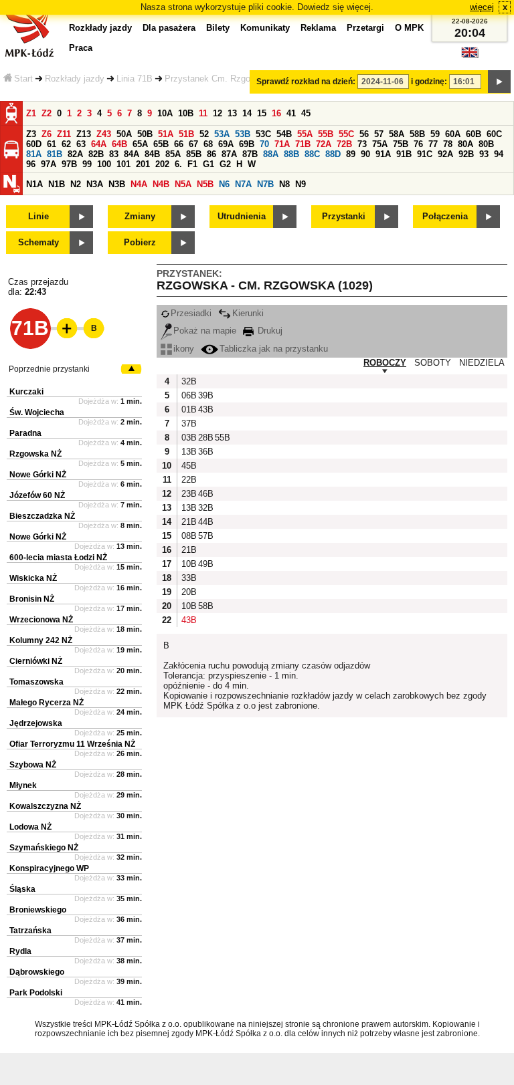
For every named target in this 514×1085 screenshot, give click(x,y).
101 (123, 164)
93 (484, 154)
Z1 (31, 113)
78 (447, 144)
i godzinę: (429, 81)
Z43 (103, 134)
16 (276, 113)
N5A (183, 184)
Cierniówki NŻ (35, 661)
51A (165, 134)
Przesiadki (191, 313)
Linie (38, 216)
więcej (482, 7)
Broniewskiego (37, 910)
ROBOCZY (384, 363)
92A (445, 154)
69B (246, 144)
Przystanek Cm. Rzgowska (217, 79)
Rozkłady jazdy (74, 79)
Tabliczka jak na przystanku (274, 349)
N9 (300, 184)
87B (250, 154)
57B (204, 536)
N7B (265, 184)
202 (162, 164)
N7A (243, 184)
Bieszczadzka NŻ (42, 516)
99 (87, 164)
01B (188, 409)
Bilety (218, 28)
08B (188, 536)
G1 (208, 164)
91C (424, 154)
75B (400, 144)
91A (383, 154)
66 (178, 144)
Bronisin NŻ (31, 599)
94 (498, 154)
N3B (116, 184)
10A (165, 113)
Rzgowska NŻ (35, 454)
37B (188, 423)
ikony (183, 349)
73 (362, 144)
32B (188, 381)
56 (364, 134)
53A (222, 134)
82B (96, 154)
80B (486, 144)
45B (188, 466)
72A (323, 144)
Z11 (64, 134)
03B (188, 438)
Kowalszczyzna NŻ (45, 806)
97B (69, 164)
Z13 (83, 134)
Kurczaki (26, 391)
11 (203, 113)
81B (54, 154)
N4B (161, 184)
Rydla (20, 951)
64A (98, 144)
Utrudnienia (242, 216)
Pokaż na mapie (204, 331)
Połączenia (445, 216)
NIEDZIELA (482, 363)
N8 (284, 184)
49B (204, 564)
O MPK (409, 28)
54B (284, 134)
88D (333, 154)
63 (81, 144)
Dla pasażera (169, 28)
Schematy (38, 242)
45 (306, 113)
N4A (139, 184)
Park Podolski (35, 992)
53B (242, 134)
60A (452, 134)
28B (204, 438)
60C (494, 134)
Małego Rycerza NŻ (46, 702)
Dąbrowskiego (36, 972)
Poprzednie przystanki (49, 369)
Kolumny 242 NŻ (40, 640)
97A (48, 164)
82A (75, 154)
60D (33, 144)
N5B (205, 184)
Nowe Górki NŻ (37, 474)
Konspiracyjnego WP (49, 868)
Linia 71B (134, 79)
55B (325, 134)
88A (270, 154)
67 (193, 144)
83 (113, 154)
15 (261, 113)
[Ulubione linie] (63, 328)
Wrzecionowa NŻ (41, 619)
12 (217, 113)
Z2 (46, 113)
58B (417, 134)
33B (188, 578)
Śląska (22, 889)
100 (104, 164)
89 (350, 154)
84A (131, 154)
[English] (470, 55)
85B (193, 154)
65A (140, 144)
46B (204, 494)
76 (418, 144)
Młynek (23, 785)
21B (188, 522)
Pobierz (140, 242)
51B (186, 134)
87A (229, 154)
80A (465, 144)
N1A (34, 184)
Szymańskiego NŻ (43, 847)
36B (204, 452)
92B (466, 154)
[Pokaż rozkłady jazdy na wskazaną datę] (499, 81)
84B (152, 154)
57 (378, 134)
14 (247, 113)
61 (51, 144)
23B (188, 494)
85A (173, 154)
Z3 (31, 134)
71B (303, 144)
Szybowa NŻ (32, 764)
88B (291, 154)
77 (433, 144)
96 (30, 164)
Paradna (25, 433)
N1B (56, 184)
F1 (192, 164)
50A (124, 134)
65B (161, 144)
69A (226, 144)
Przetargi (365, 28)
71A (282, 144)
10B (185, 113)
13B (188, 452)
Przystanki (343, 216)
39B (204, 395)
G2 (225, 164)
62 (66, 144)
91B (404, 154)
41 (291, 113)
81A (33, 154)
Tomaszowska (36, 682)
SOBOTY (432, 363)
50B (145, 134)
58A (396, 134)
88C (312, 154)
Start (23, 79)
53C (263, 134)
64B (119, 144)
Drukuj (268, 331)
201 (143, 164)
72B (344, 144)
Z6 (46, 134)
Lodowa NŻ (30, 827)
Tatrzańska (30, 930)
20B (188, 592)
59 (435, 134)
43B (204, 409)
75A (380, 144)
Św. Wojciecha (36, 412)
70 (264, 144)
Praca (80, 48)
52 (204, 134)
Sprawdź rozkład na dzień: (305, 81)
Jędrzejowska (35, 723)
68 (208, 144)
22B (188, 480)
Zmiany (139, 216)
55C (346, 134)
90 (365, 154)
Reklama (318, 28)
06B (188, 395)
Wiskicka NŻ (33, 578)
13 (232, 113)
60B (473, 134)
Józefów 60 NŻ (37, 495)
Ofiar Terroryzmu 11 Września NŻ (72, 744)
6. (178, 164)
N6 (224, 184)
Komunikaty (265, 28)
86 (211, 154)
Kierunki (248, 313)
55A (305, 134)
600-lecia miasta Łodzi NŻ (58, 557)
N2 (75, 184)
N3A (94, 184)
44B (204, 522)
